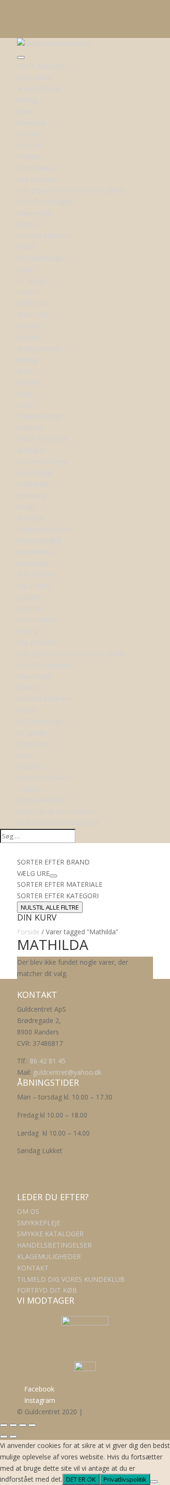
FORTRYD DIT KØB (47, 1290)
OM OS (28, 1211)
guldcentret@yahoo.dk (67, 1072)
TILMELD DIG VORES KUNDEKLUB (71, 1279)
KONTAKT (33, 1267)
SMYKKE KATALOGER (50, 1233)
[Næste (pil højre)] (13, 1436)
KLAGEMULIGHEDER (49, 1256)
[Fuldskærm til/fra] (13, 1425)
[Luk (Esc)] (32, 1425)
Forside (28, 931)
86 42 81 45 (48, 1060)
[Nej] (154, 1481)
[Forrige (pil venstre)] (4, 1436)
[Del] (22, 1425)
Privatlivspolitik (124, 1479)
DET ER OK (81, 1479)
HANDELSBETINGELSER (54, 1245)
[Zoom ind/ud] (4, 1425)
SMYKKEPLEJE (38, 1222)
